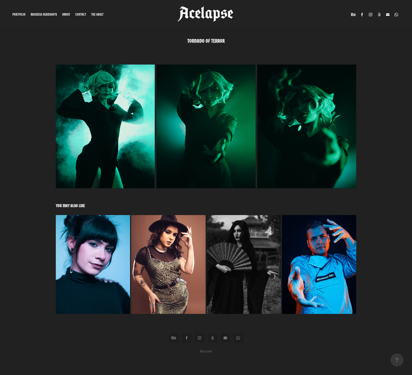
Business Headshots (44, 14)
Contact (80, 14)
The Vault (97, 14)
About (66, 14)
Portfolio (19, 14)
